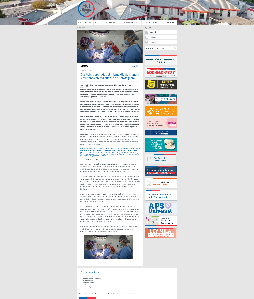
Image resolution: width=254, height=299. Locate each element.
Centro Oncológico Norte (89, 287)
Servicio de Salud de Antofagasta (91, 276)
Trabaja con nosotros (151, 22)
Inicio (79, 22)
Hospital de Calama (87, 285)
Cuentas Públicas (169, 22)
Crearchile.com (131, 294)
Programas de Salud (110, 22)
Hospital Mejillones (87, 280)
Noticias (97, 22)
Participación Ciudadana (130, 22)
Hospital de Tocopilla (88, 282)
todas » (84, 28)
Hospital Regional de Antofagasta (91, 278)
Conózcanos (88, 22)
